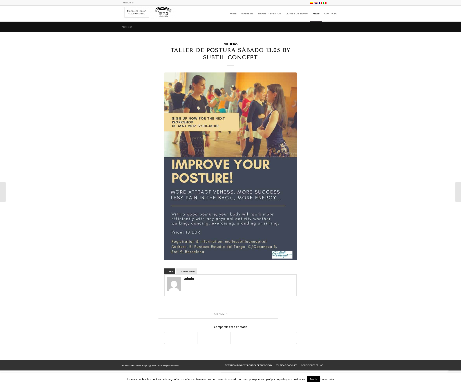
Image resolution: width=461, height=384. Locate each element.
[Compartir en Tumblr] (239, 337)
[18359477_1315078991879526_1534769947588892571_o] (230, 166)
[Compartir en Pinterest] (206, 337)
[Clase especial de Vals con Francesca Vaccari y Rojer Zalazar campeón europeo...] (3, 192)
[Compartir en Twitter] (189, 337)
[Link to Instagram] (336, 2)
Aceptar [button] (314, 379)
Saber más (327, 379)
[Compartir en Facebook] (172, 337)
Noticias (127, 27)
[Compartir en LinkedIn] (222, 337)
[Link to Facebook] (331, 2)
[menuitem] (233, 13)
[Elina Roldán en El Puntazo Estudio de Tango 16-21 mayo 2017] (458, 192)
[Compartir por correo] (288, 337)
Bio (171, 271)
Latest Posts (188, 271)
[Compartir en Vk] (255, 337)
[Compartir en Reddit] (272, 337)
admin (223, 313)
